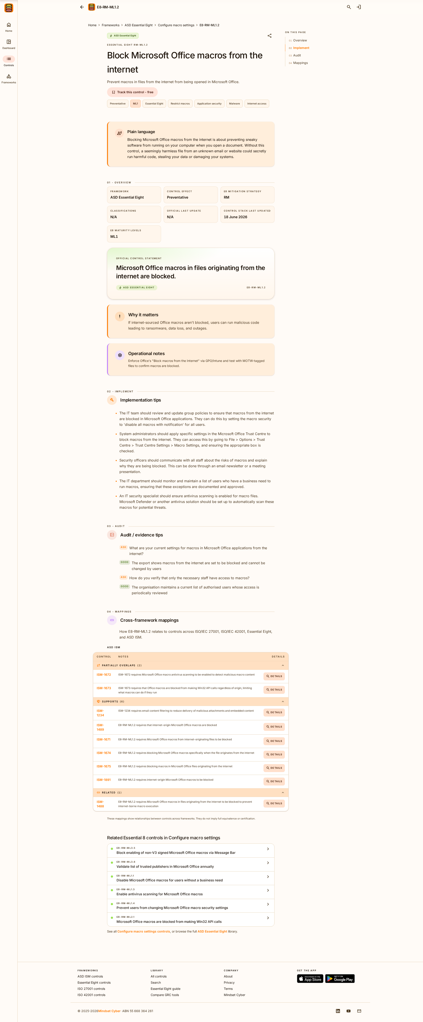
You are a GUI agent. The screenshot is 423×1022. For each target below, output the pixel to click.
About (228, 976)
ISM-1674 (104, 753)
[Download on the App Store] (310, 978)
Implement (299, 48)
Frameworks (110, 25)
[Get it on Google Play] (340, 978)
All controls (159, 976)
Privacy (229, 982)
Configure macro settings (176, 25)
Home (92, 25)
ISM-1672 (104, 674)
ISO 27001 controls (91, 988)
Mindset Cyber (234, 995)
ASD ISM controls (90, 976)
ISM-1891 (104, 780)
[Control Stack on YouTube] (348, 1011)
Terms (228, 988)
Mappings (298, 63)
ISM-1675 (104, 766)
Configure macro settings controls (143, 931)
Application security (209, 103)
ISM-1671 (103, 739)
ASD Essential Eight (139, 25)
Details (274, 676)
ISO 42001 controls (91, 995)
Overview (298, 40)
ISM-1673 (104, 688)
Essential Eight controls (94, 982)
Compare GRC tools (165, 995)
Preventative (118, 103)
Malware (234, 103)
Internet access (256, 103)
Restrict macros (180, 103)
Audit (295, 55)
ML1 (135, 103)
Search (156, 982)
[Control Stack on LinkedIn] (338, 1011)
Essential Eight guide (165, 988)
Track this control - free (132, 92)
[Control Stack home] (8, 8)
